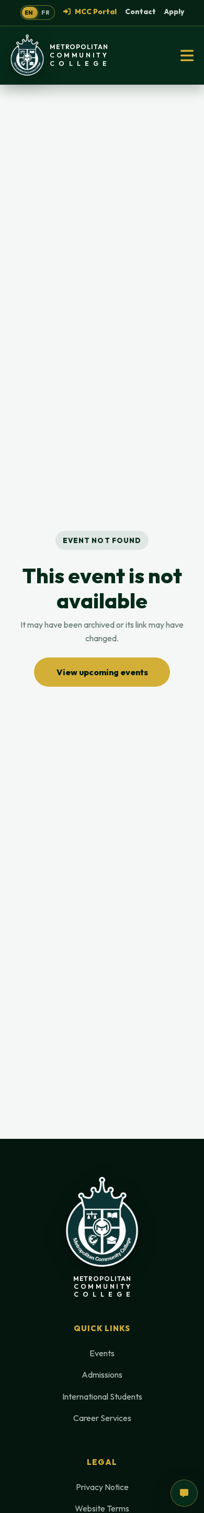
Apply (174, 11)
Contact (140, 11)
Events (102, 1353)
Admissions (102, 1374)
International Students (102, 1396)
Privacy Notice (102, 1487)
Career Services (102, 1418)
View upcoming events (102, 672)
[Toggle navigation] (187, 55)
